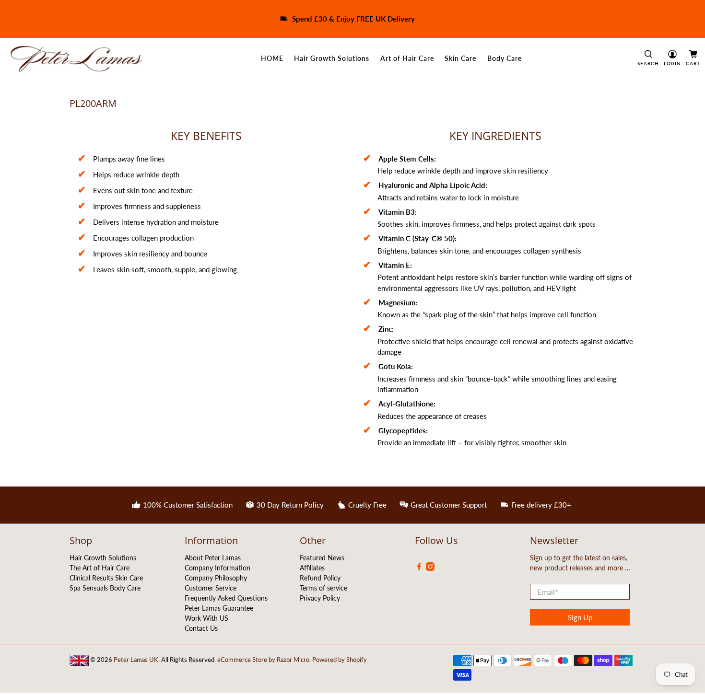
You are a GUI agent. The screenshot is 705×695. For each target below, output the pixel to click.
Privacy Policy (320, 598)
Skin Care (460, 58)
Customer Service (210, 588)
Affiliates (312, 568)
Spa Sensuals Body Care (105, 588)
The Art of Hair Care (99, 568)
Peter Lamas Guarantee (219, 608)
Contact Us (201, 628)
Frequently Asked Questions (226, 598)
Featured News (322, 558)
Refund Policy (320, 578)
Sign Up (580, 617)
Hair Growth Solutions (331, 58)
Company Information (217, 568)
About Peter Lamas (213, 558)
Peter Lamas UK (136, 659)
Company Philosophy (216, 578)
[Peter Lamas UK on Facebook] (419, 568)
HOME (272, 58)
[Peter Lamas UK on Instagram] (430, 568)
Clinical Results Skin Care (106, 578)
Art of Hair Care (407, 58)
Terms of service (323, 588)
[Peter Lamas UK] (76, 58)
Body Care (504, 58)
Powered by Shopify (339, 659)
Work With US (206, 618)
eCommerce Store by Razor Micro (263, 659)
